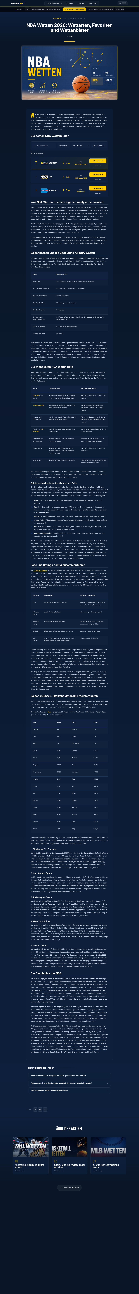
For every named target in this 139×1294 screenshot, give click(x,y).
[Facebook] (40, 1109)
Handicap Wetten (38, 405)
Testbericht (98, 166)
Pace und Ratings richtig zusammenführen (100, 9)
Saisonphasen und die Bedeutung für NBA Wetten (46, 9)
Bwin (50, 177)
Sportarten (57, 18)
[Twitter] (35, 1109)
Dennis (71, 36)
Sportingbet (53, 190)
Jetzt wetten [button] (97, 161)
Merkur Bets (53, 163)
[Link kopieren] (45, 1109)
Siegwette (36, 395)
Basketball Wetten (40, 570)
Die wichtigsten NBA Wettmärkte (74, 9)
